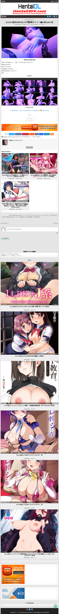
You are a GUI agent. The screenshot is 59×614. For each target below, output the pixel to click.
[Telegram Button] (50, 16)
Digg (42, 134)
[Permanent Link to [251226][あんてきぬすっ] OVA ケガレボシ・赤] (29, 481)
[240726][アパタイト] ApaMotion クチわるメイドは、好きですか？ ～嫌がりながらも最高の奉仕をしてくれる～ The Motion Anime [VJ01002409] (15, 205)
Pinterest (26, 134)
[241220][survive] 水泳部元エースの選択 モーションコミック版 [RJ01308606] (15, 175)
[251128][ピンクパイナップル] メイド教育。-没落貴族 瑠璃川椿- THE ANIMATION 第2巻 (29, 405)
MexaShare (15, 110)
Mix (52, 134)
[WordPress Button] (48, 16)
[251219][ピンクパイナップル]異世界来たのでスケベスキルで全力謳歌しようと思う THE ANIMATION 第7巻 (29, 554)
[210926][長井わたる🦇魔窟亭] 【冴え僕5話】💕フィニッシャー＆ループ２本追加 (44, 175)
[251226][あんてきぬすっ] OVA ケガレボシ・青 (29, 455)
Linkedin (47, 134)
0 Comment (26, 172)
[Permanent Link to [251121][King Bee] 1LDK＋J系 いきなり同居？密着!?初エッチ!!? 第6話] (29, 283)
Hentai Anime (27, 265)
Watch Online (45, 110)
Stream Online (30, 603)
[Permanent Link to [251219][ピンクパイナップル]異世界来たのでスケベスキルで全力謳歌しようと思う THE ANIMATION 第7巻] (29, 531)
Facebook (19, 134)
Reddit (32, 134)
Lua (21, 110)
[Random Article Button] (52, 16)
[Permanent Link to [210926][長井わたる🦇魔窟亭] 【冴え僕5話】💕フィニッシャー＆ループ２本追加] (43, 163)
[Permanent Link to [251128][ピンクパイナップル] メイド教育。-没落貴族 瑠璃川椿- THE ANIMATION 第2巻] (29, 382)
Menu (4, 1)
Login (56, 223)
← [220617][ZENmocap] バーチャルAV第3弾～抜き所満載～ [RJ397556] (20, 217)
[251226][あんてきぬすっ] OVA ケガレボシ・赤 (29, 504)
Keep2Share (27, 110)
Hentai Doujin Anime (30, 19)
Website (30, 147)
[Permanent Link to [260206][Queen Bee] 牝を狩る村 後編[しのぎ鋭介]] (29, 333)
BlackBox (38, 137)
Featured (34, 265)
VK (37, 134)
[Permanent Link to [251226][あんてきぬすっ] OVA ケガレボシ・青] (29, 432)
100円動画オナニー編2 (28, 137)
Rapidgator (36, 110)
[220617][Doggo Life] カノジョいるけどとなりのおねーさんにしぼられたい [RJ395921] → (33, 215)
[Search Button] (57, 16)
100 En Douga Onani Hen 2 (15, 137)
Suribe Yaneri (18, 24)
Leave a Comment (34, 24)
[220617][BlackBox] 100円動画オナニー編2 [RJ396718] (29, 22)
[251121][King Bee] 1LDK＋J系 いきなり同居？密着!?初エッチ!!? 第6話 (29, 306)
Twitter (12, 134)
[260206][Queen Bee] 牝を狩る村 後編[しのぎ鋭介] (29, 356)
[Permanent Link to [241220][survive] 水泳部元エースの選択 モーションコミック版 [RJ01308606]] (15, 163)
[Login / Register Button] (54, 16)
